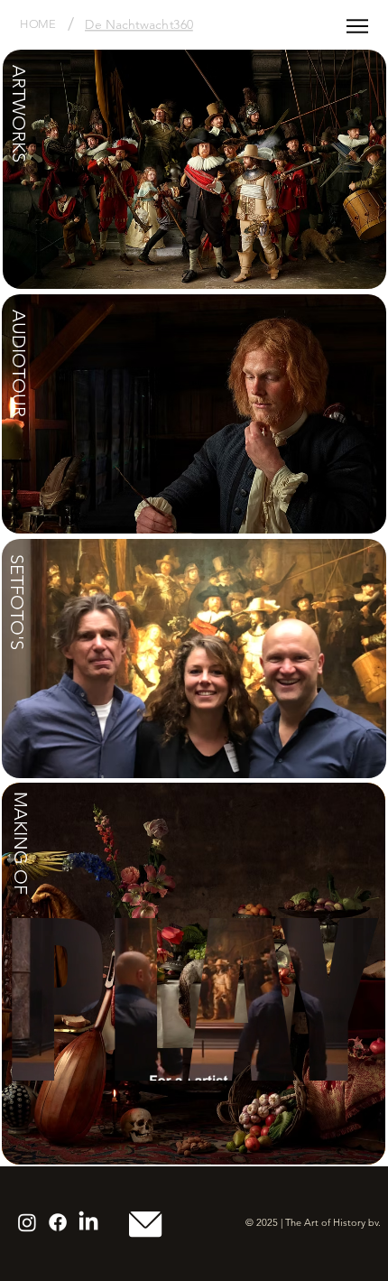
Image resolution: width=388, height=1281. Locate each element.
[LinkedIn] (88, 1222)
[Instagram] (27, 1222)
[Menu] (357, 27)
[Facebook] (57, 1222)
